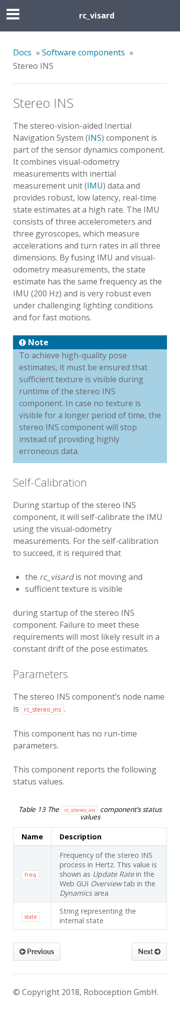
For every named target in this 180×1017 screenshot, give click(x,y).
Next (146, 951)
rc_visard (96, 15)
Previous (40, 951)
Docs (22, 52)
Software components (83, 52)
